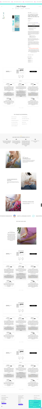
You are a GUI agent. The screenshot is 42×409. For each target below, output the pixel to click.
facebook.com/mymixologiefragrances (4, 397)
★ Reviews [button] (41, 205)
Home (28, 12)
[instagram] (34, 406)
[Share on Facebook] (28, 57)
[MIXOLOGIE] (21, 6)
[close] (40, 400)
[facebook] (33, 406)
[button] (29, 18)
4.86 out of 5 (10, 71)
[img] (8, 83)
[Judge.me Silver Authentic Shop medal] (19, 76)
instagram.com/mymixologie (3, 399)
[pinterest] (35, 406)
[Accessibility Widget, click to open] (41, 408)
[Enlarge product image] (16, 22)
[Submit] (39, 405)
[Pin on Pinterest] (29, 57)
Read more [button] (21, 278)
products (30, 12)
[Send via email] (30, 57)
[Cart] (40, 6)
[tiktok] (36, 406)
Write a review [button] (33, 71)
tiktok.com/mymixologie (3, 398)
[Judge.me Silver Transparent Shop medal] (22, 76)
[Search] (1, 6)
